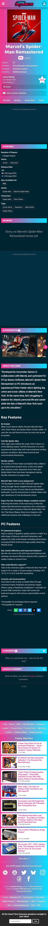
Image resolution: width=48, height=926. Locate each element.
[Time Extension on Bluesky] (33, 873)
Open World (29, 207)
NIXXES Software (20, 72)
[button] (46, 347)
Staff (19, 724)
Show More (23, 859)
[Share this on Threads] (34, 610)
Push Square (28, 897)
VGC (9, 905)
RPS (39, 905)
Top (5, 724)
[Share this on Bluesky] (20, 610)
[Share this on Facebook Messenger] (39, 610)
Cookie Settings (20, 732)
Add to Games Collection (16, 93)
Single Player (7, 211)
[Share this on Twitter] (30, 610)
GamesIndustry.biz (21, 905)
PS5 (4, 184)
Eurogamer (41, 901)
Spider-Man (7, 192)
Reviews (17, 100)
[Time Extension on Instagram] (43, 873)
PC (14, 63)
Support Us (41, 724)
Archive (9, 732)
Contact (5, 728)
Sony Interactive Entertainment (25, 66)
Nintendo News (23, 901)
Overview (6, 100)
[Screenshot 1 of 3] (19, 346)
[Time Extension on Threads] (19, 879)
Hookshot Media (16, 887)
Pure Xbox (40, 897)
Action (5, 163)
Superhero (18, 207)
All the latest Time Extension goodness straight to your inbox (24, 915)
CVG (33, 905)
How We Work (28, 724)
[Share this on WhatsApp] (16, 610)
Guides (41, 100)
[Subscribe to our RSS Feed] (5, 873)
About (11, 724)
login (32, 676)
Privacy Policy (16, 728)
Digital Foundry (8, 901)
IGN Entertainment (36, 887)
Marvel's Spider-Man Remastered (24, 51)
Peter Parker (18, 199)
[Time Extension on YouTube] (14, 873)
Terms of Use (29, 728)
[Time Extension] (24, 4)
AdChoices (27, 889)
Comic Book (7, 207)
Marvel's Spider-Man (21, 192)
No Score (7, 87)
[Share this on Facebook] (25, 610)
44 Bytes (16, 889)
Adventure (14, 163)
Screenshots (30, 100)
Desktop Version (36, 732)
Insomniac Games (20, 69)
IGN (32, 901)
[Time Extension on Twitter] (24, 873)
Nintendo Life (15, 897)
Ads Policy (42, 728)
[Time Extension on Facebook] (29, 879)
